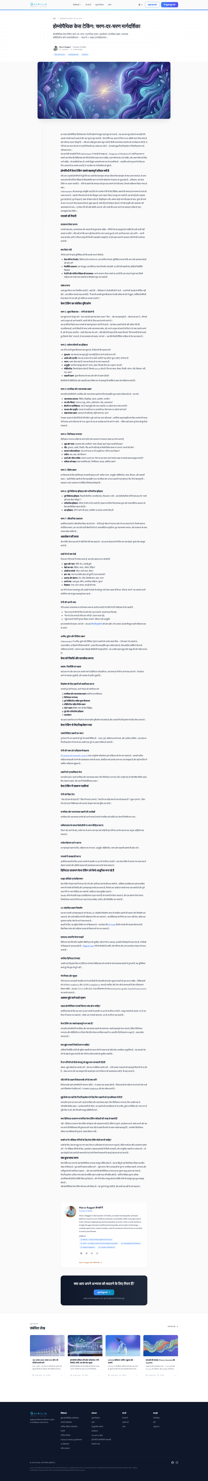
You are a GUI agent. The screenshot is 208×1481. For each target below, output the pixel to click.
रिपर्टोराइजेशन (96, 624)
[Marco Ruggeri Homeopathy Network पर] (92, 1253)
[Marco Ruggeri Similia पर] (86, 1253)
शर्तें (154, 1422)
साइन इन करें (152, 4)
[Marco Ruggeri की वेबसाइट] (81, 1253)
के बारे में (88, 4)
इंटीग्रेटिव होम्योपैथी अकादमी (101, 1439)
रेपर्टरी (63, 1431)
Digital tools (88, 946)
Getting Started (73, 54)
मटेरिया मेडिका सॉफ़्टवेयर (69, 1426)
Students (85, 54)
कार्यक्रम (94, 1431)
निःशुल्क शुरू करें (169, 4)
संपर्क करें (125, 1422)
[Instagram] (177, 1462)
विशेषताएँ (76, 4)
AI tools (112, 924)
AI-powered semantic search (74, 755)
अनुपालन (156, 1426)
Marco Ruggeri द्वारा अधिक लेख (89, 1262)
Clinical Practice (59, 54)
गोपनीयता (156, 1418)
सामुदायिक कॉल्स (97, 1426)
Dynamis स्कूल (97, 1435)
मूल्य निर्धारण (99, 4)
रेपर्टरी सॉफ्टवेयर (66, 1422)
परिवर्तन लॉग (95, 1444)
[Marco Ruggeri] (55, 48)
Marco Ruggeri (65, 47)
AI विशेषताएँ (65, 1444)
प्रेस (123, 1426)
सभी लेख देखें (171, 1326)
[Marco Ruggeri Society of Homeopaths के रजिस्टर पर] (97, 1253)
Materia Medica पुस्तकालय (71, 1439)
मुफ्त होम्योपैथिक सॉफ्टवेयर (70, 1418)
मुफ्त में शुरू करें (102, 1292)
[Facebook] (172, 1462)
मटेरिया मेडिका (66, 1435)
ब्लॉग (109, 4)
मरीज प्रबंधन (65, 1448)
